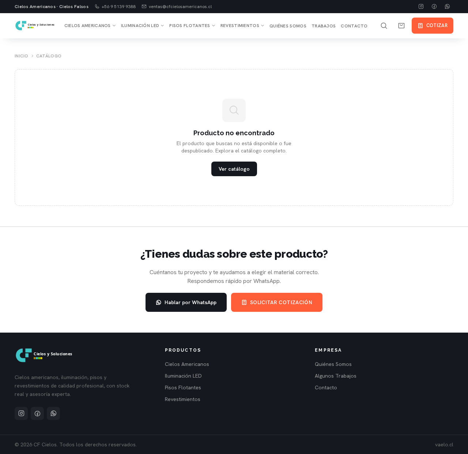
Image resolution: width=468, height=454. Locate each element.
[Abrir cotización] (401, 25)
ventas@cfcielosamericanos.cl (180, 7)
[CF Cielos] (45, 355)
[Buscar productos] (384, 25)
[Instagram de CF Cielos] (421, 6)
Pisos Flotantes (189, 26)
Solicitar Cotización (281, 302)
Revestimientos (239, 26)
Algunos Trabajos (335, 375)
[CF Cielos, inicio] (35, 25)
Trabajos (324, 26)
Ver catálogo (234, 169)
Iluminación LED (140, 26)
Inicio (22, 56)
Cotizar (437, 25)
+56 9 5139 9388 (119, 7)
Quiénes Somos (287, 26)
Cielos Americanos (87, 26)
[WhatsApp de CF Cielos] (447, 6)
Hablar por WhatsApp (190, 302)
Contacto (354, 26)
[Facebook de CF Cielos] (434, 6)
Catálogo (48, 56)
